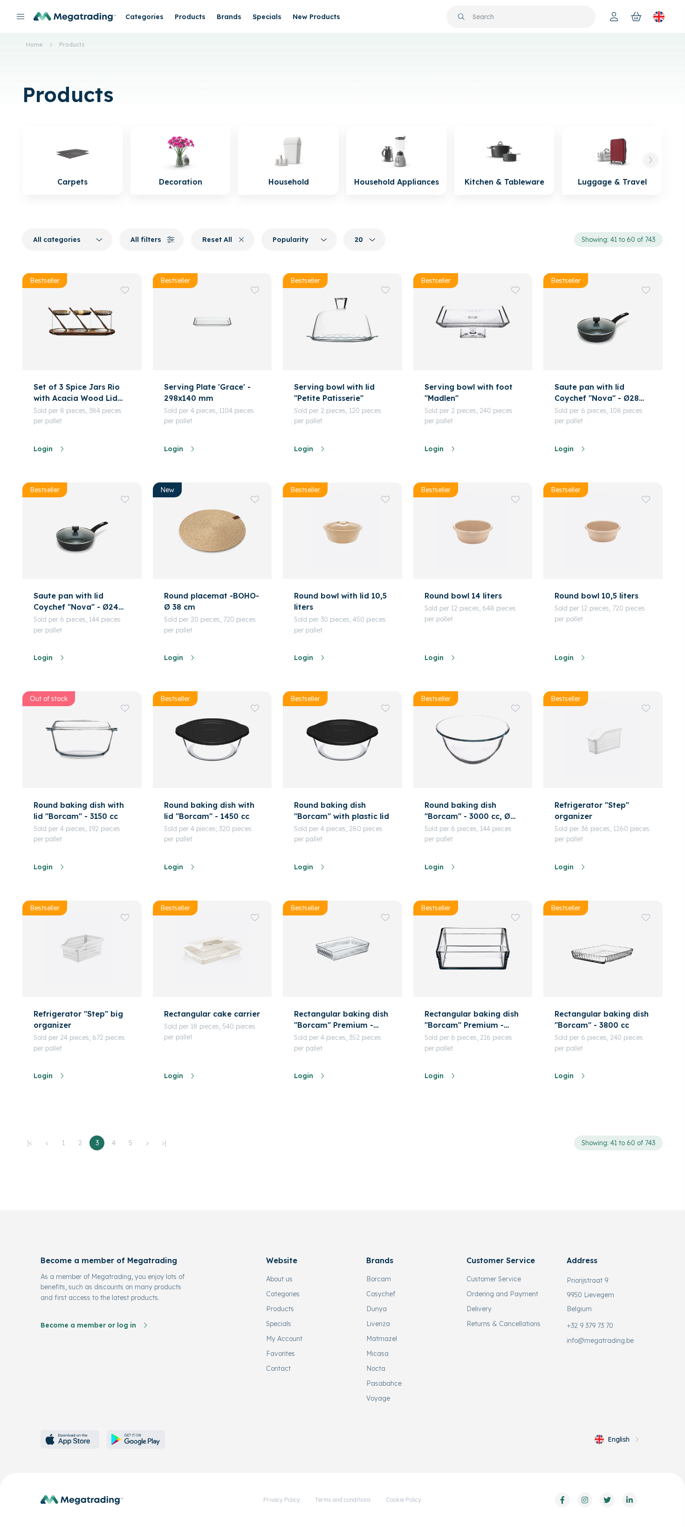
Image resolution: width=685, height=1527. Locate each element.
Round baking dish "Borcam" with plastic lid (341, 810)
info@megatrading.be (600, 1340)
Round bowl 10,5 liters (596, 595)
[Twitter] (607, 1500)
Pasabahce (384, 1383)
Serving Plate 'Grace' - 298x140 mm (207, 392)
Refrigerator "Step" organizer (592, 810)
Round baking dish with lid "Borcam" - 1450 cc (209, 810)
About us (279, 1279)
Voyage (378, 1398)
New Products (316, 17)
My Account (284, 1338)
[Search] (461, 17)
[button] (650, 160)
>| (164, 1143)
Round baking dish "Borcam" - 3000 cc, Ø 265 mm (467, 811)
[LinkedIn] (629, 1500)
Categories (144, 17)
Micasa (377, 1353)
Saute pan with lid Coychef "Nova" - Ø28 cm (597, 393)
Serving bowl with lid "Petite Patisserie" (334, 392)
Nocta (375, 1368)
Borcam (378, 1279)
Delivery (479, 1309)
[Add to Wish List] (124, 290)
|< (29, 1143)
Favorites (280, 1353)
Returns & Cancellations (503, 1324)
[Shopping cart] (636, 17)
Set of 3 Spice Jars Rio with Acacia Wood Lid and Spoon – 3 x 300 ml (78, 393)
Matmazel (381, 1338)
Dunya (376, 1309)
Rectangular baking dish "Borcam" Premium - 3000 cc (341, 1020)
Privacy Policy (281, 1499)
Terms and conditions (343, 1499)
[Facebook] (562, 1500)
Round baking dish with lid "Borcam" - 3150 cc (79, 810)
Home (34, 44)
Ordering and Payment (502, 1294)
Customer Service (493, 1279)
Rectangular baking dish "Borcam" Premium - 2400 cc (472, 1020)
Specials (267, 17)
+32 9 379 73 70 (590, 1325)
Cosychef (380, 1294)
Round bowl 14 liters (463, 595)
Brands (229, 17)
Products (190, 17)
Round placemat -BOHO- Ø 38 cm (211, 601)
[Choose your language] (659, 17)
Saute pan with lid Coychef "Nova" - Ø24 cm (76, 601)
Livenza (378, 1324)
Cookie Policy (403, 1499)
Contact (278, 1368)
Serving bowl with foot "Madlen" (469, 392)
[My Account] (614, 17)
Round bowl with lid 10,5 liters (340, 601)
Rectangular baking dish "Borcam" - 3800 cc (602, 1019)
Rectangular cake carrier (212, 1013)
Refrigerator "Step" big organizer (78, 1019)
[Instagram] (584, 1500)
